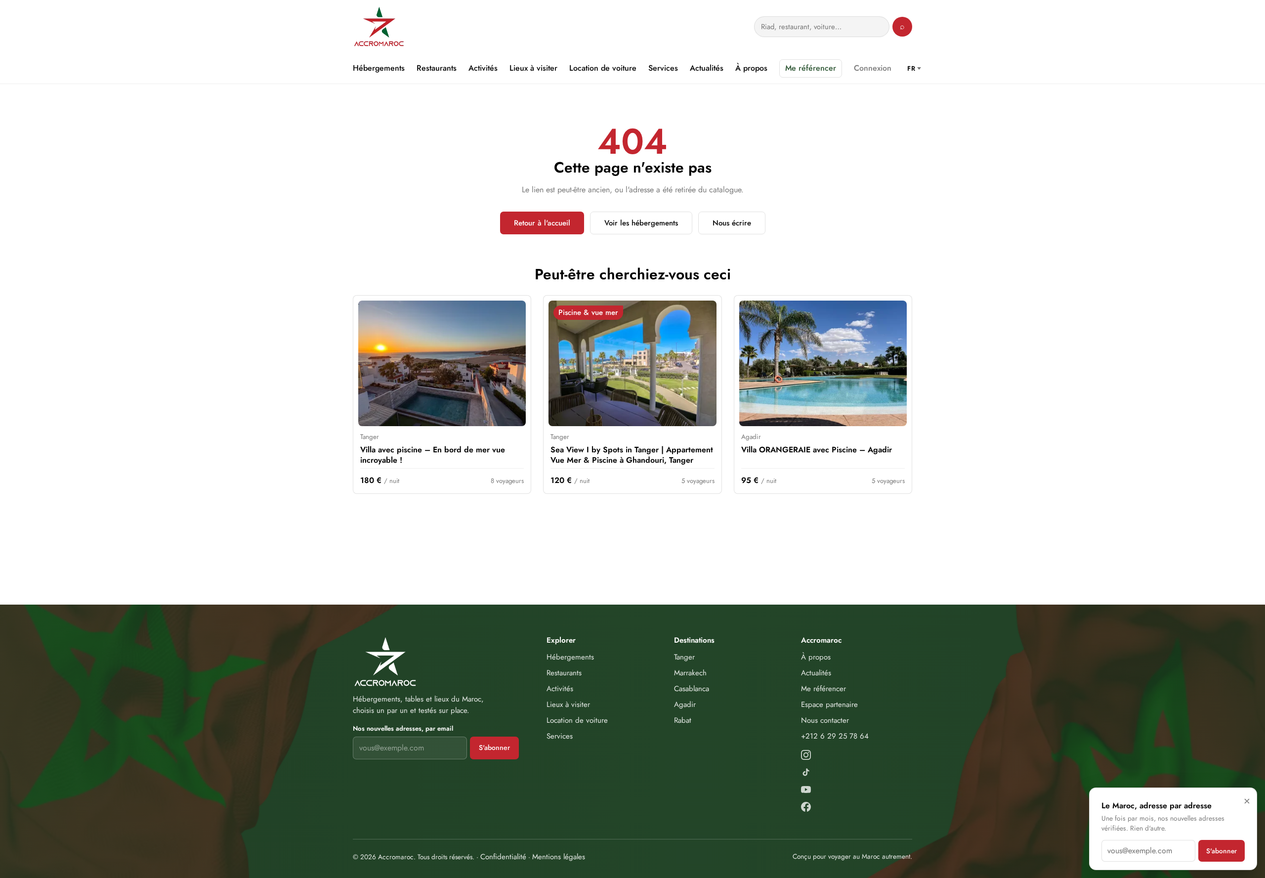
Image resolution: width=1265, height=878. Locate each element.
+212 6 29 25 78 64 (835, 736)
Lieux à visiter (533, 68)
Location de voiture (602, 68)
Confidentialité (503, 856)
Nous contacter (825, 720)
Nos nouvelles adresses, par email (403, 728)
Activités (483, 68)
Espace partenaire (829, 704)
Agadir (685, 704)
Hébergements (379, 68)
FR (911, 68)
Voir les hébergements (641, 223)
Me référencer (810, 68)
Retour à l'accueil (542, 223)
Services (663, 68)
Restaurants (437, 68)
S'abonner (494, 747)
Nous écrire (732, 223)
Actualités (706, 68)
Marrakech (690, 672)
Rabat (682, 720)
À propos (751, 68)
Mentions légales (558, 856)
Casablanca (691, 688)
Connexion (872, 68)
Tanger (684, 657)
